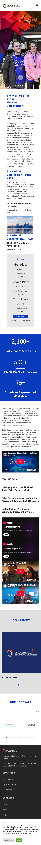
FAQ (4, 814)
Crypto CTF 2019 (9, 784)
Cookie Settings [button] (8, 840)
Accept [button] (19, 840)
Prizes (5, 804)
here (8, 212)
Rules (5, 809)
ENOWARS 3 (7, 789)
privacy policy (31, 833)
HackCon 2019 (9, 677)
